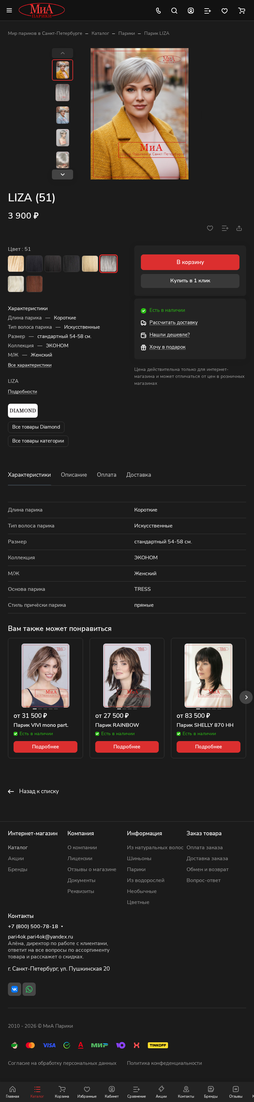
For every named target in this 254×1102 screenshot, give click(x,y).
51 (108, 264)
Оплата (106, 475)
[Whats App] (29, 989)
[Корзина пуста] (241, 10)
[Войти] (191, 10)
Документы (81, 880)
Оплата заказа (205, 847)
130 (34, 284)
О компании (82, 847)
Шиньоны (139, 858)
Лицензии (79, 858)
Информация (144, 833)
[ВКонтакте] (14, 989)
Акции (16, 858)
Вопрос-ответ (204, 880)
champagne (16, 264)
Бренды (17, 869)
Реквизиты (80, 891)
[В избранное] (210, 228)
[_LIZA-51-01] (139, 113)
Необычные (142, 891)
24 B (90, 264)
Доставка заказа (207, 858)
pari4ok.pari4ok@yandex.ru (40, 936)
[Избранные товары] (225, 10)
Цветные (138, 902)
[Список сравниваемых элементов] (207, 10)
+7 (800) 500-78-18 (33, 927)
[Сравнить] (225, 228)
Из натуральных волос (155, 847)
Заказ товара (204, 833)
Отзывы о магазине (91, 869)
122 (16, 284)
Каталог (18, 847)
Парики (136, 869)
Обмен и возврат (208, 869)
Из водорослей (145, 880)
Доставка (138, 475)
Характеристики (29, 475)
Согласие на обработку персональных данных (62, 1063)
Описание (74, 475)
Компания (80, 833)
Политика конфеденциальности (164, 1063)
